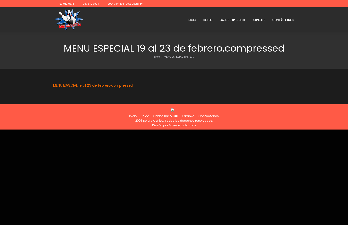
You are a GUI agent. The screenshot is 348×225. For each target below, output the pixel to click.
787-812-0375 (66, 3)
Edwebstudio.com (182, 125)
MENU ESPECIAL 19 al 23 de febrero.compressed (93, 85)
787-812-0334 (91, 3)
